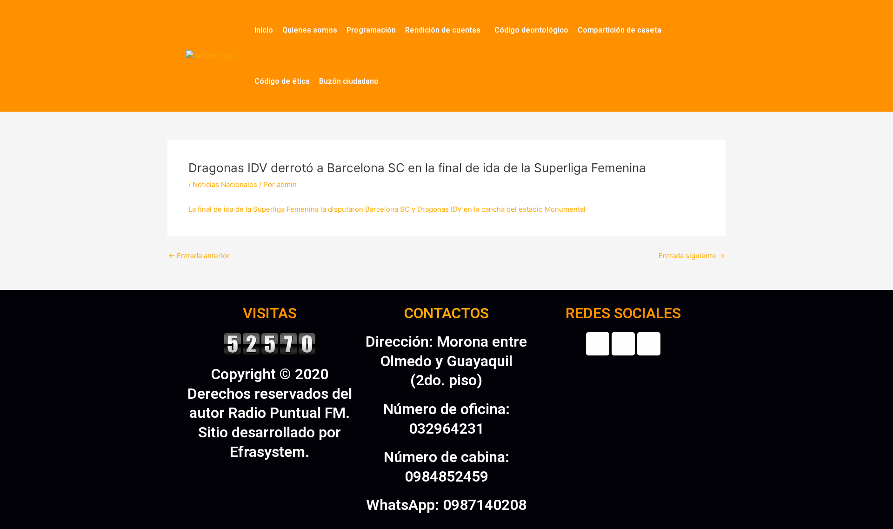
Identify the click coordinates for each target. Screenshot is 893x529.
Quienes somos (309, 30)
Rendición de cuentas (442, 30)
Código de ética (282, 81)
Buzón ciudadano (349, 81)
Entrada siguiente (692, 255)
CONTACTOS (446, 313)
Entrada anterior (199, 255)
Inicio (263, 30)
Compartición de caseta (619, 30)
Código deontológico (531, 30)
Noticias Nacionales (225, 184)
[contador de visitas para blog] (269, 343)
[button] (445, 30)
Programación (371, 30)
